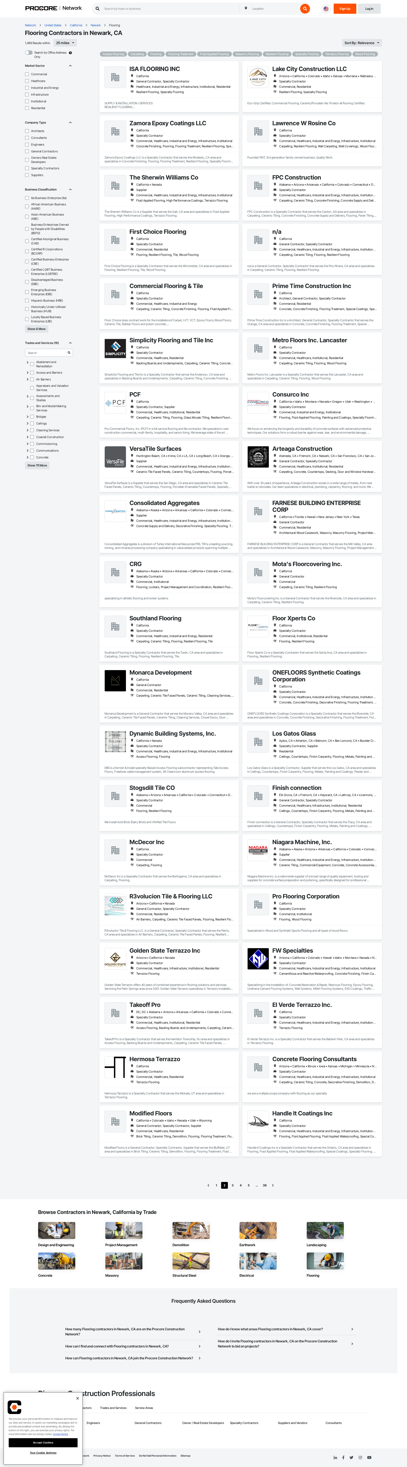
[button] (26, 74)
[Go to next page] (272, 1185)
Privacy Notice (102, 1455)
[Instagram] (360, 1458)
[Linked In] (335, 1458)
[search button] (305, 9)
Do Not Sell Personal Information (157, 1455)
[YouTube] (369, 1457)
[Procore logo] (41, 8)
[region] (43, 1428)
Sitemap (185, 1455)
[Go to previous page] (208, 1185)
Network (72, 8)
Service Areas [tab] (144, 1408)
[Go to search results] (69, 352)
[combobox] (274, 8)
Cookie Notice (60, 1434)
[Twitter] (351, 1458)
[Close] (77, 1398)
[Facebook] (343, 1458)
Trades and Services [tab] (113, 1408)
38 (265, 1185)
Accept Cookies (43, 1442)
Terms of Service (125, 1455)
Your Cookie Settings (43, 1452)
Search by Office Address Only (50, 54)
